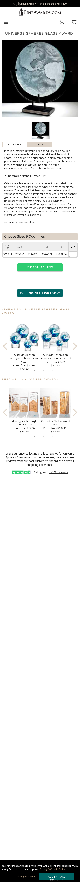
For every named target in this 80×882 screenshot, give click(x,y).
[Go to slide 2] (43, 371)
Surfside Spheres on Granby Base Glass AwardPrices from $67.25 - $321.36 (55, 360)
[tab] (14, 144)
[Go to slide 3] (52, 371)
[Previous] (5, 346)
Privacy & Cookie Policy (52, 869)
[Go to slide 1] (35, 371)
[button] (6, 22)
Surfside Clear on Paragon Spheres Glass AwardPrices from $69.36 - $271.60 (24, 362)
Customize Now (40, 267)
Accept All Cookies (57, 877)
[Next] (75, 346)
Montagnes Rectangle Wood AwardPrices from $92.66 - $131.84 (24, 426)
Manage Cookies (26, 876)
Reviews (58, 472)
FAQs (40, 144)
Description (15, 144)
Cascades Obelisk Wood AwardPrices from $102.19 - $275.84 (55, 426)
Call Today (40, 293)
